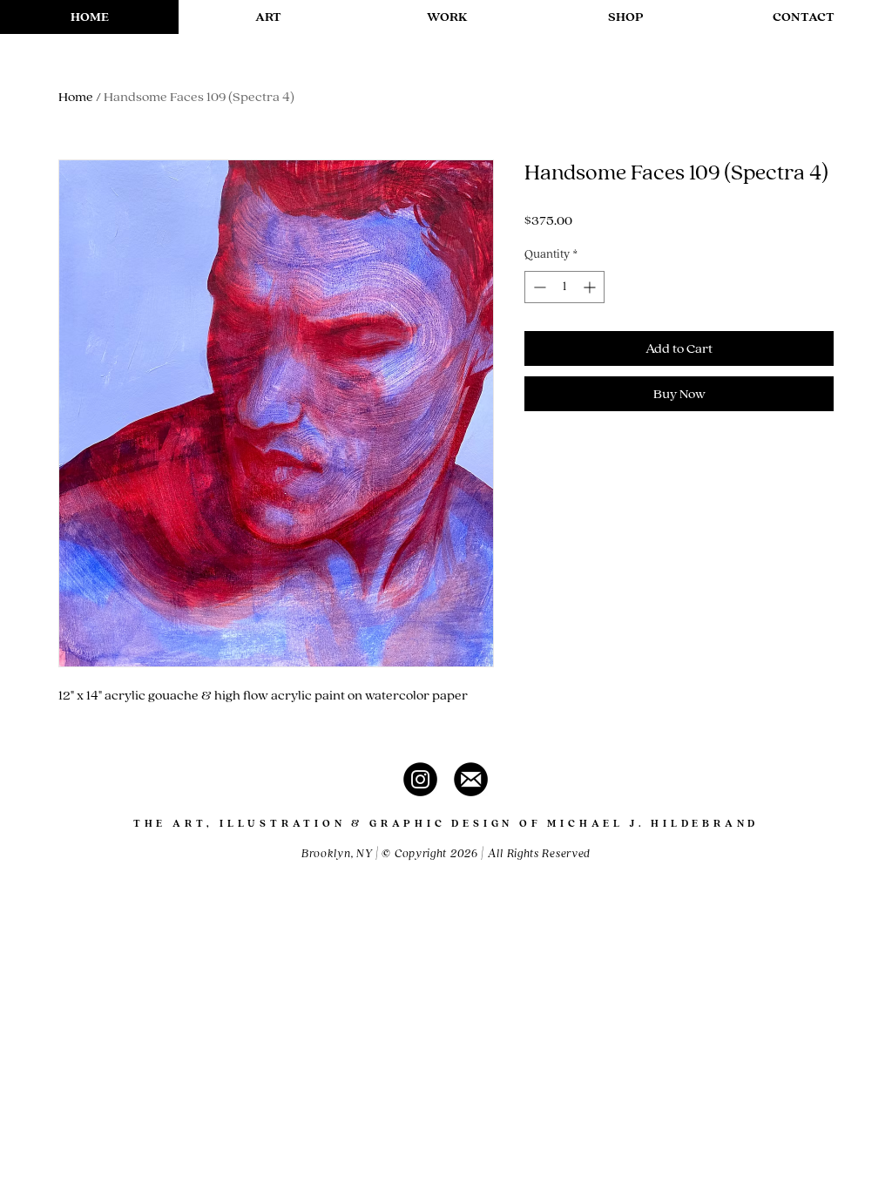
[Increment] (591, 287)
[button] (268, 17)
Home (75, 96)
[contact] (471, 779)
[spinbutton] (564, 287)
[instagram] (420, 779)
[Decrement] (538, 287)
